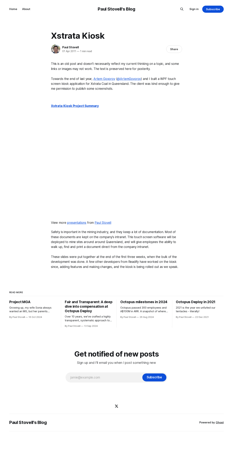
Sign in (194, 9)
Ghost (220, 422)
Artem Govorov (104, 79)
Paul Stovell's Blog (116, 9)
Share (174, 49)
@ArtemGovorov (129, 79)
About (26, 9)
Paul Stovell (70, 47)
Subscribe (213, 9)
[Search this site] (182, 9)
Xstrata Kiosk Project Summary (75, 106)
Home (13, 9)
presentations (76, 223)
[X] (116, 406)
